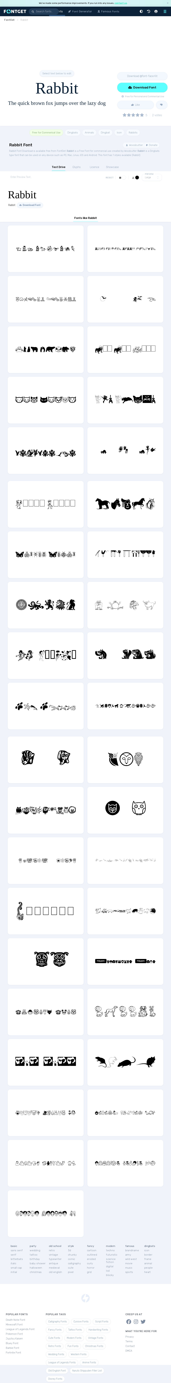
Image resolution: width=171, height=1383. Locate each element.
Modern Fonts (74, 1338)
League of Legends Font (20, 1329)
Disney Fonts (55, 1378)
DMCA (128, 1350)
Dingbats (72, 132)
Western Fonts (79, 1354)
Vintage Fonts (95, 1338)
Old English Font (57, 1370)
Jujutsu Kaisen (14, 1338)
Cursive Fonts (81, 1321)
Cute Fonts (54, 1338)
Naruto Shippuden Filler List (87, 1370)
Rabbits (133, 132)
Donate (152, 145)
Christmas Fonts (94, 1346)
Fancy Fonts (55, 1329)
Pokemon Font (14, 1333)
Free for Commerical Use (46, 132)
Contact (130, 1346)
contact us (121, 3)
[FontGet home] (14, 11)
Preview (149, 174)
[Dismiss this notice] (168, 3)
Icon (119, 132)
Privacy (129, 1336)
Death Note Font (15, 1319)
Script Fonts (101, 1321)
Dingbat (105, 132)
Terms (129, 1341)
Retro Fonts (54, 1346)
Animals (89, 132)
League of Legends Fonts (62, 1362)
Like (137, 104)
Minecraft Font (14, 1324)
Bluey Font (12, 1343)
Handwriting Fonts (98, 1329)
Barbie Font (12, 1347)
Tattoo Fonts (75, 1329)
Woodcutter (135, 145)
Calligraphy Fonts (57, 1321)
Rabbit (70, 151)
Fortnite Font (13, 1352)
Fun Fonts (73, 1346)
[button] (141, 11)
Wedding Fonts (56, 1354)
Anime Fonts (89, 1362)
